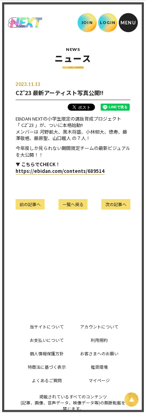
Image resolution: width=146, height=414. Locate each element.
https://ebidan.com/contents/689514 (60, 171)
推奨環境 (99, 367)
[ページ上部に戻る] (131, 399)
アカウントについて (99, 326)
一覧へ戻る (73, 204)
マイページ (99, 380)
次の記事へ (116, 204)
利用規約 (99, 340)
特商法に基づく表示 (47, 367)
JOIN (87, 22)
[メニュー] (128, 22)
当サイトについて (47, 326)
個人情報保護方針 (47, 353)
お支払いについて (47, 340)
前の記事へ (30, 204)
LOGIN (108, 22)
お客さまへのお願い (99, 353)
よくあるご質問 (47, 380)
